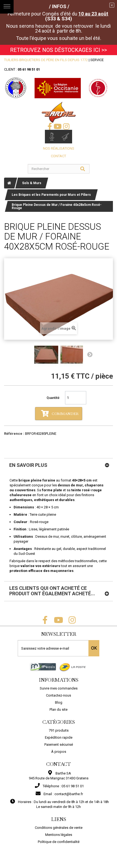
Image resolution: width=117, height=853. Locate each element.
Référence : (14, 434)
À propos (58, 752)
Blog (58, 702)
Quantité (53, 398)
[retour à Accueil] (9, 183)
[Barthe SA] (59, 112)
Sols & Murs (31, 183)
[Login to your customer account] (52, 136)
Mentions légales (58, 835)
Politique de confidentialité (58, 842)
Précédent (27, 354)
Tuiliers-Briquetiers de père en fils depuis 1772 (46, 60)
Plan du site (58, 709)
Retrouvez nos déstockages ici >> (58, 50)
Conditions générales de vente (58, 828)
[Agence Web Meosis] (43, 667)
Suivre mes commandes (59, 688)
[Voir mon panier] (65, 136)
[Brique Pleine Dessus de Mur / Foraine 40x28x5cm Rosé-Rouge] (46, 354)
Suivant (90, 354)
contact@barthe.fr (68, 794)
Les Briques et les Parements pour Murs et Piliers (51, 195)
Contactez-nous (58, 695)
